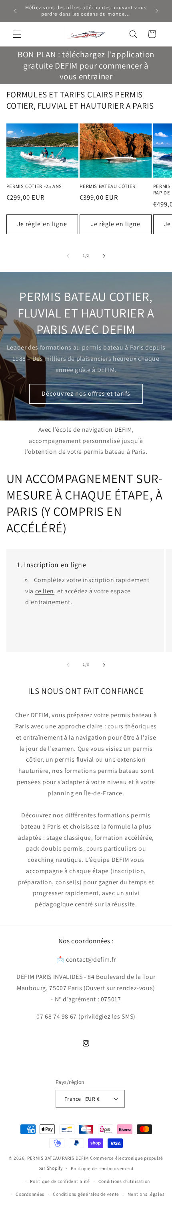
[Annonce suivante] (157, 11)
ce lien (44, 591)
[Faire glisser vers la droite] (104, 256)
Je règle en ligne (42, 224)
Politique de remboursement (102, 1168)
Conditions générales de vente (86, 1194)
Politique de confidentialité (60, 1181)
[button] (17, 34)
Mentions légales (146, 1194)
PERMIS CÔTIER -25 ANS (34, 186)
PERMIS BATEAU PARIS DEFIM (58, 1158)
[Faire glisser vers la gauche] (68, 256)
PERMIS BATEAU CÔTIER (108, 186)
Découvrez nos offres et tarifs (86, 393)
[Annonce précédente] (15, 11)
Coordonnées (30, 1194)
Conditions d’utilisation (124, 1181)
